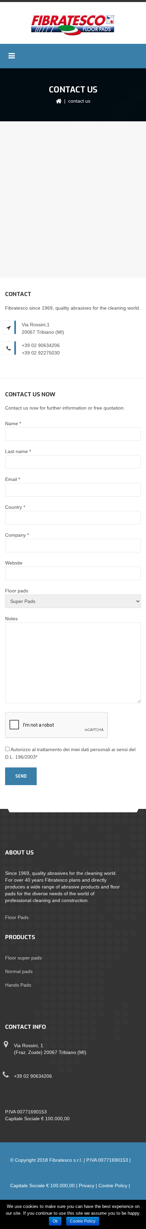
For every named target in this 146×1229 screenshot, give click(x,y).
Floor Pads (17, 917)
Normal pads (19, 971)
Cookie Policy (112, 1185)
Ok (55, 1221)
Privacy (86, 1185)
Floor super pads (23, 957)
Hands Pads (18, 985)
